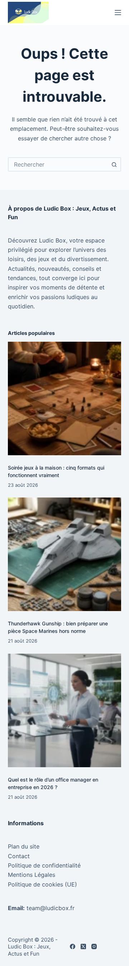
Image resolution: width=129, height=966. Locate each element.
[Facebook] (72, 946)
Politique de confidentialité (44, 865)
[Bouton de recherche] (114, 164)
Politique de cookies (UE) (42, 884)
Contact (19, 856)
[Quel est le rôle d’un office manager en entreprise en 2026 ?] (64, 710)
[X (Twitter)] (83, 946)
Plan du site (23, 846)
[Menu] (118, 12)
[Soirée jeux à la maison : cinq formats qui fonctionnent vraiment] (64, 398)
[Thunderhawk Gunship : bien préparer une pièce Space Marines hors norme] (64, 554)
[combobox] (58, 164)
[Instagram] (94, 946)
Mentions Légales (31, 874)
